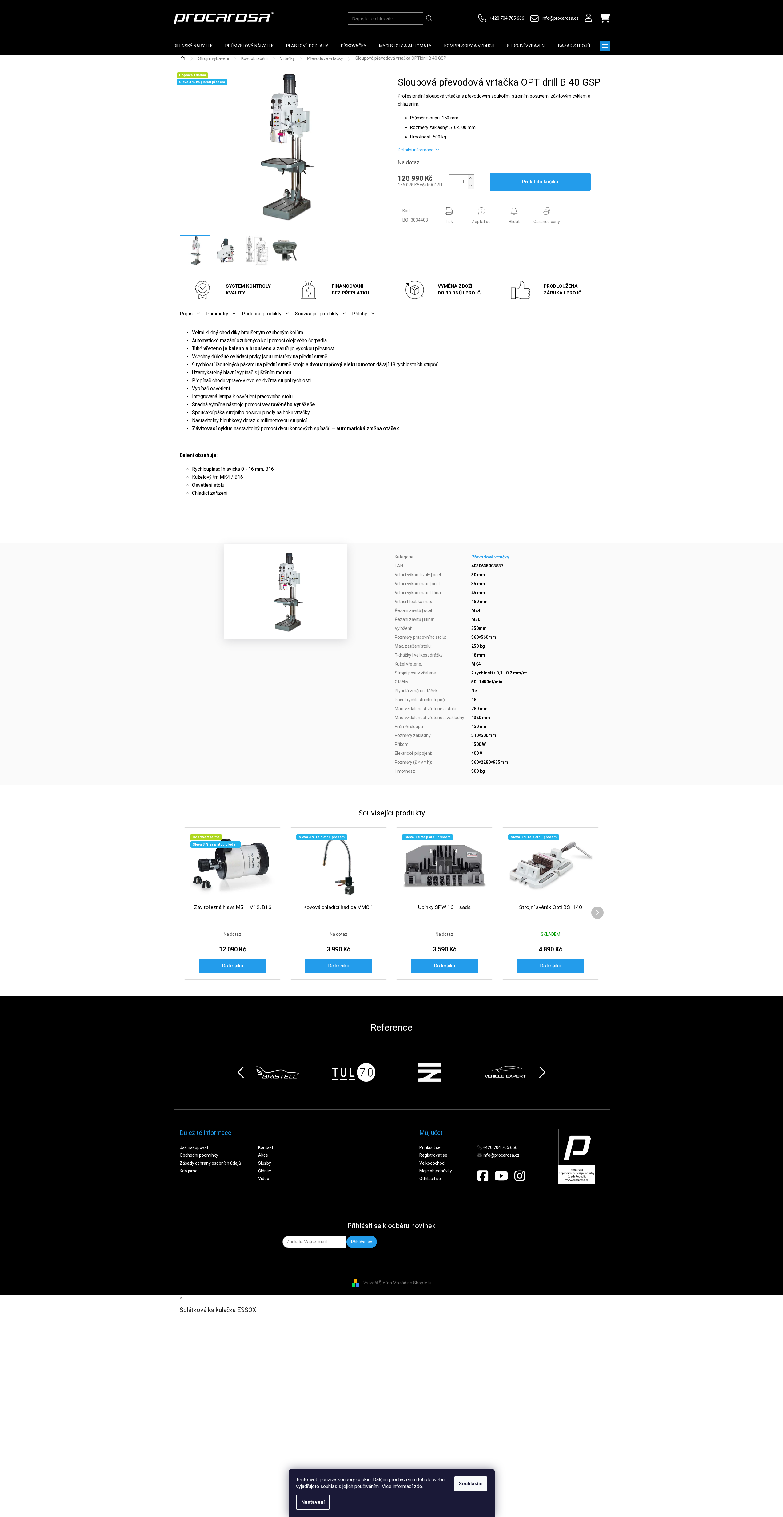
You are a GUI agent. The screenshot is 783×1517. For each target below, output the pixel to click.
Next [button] (542, 1072)
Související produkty (316, 314)
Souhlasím (471, 1484)
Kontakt (265, 1147)
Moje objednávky (435, 1170)
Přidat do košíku (540, 182)
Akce (263, 1155)
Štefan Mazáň (392, 1282)
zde (418, 1486)
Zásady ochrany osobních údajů (210, 1163)
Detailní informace (415, 149)
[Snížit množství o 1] (471, 185)
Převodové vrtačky (490, 556)
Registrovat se (433, 1155)
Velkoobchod (432, 1163)
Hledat (429, 18)
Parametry (217, 314)
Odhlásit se (430, 1178)
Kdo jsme (189, 1170)
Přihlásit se (430, 1147)
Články (264, 1170)
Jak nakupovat (194, 1147)
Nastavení (313, 1502)
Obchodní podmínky (199, 1155)
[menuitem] (193, 46)
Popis (186, 314)
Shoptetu (422, 1282)
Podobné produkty (262, 314)
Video (263, 1178)
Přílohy (359, 314)
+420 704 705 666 (506, 18)
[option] (280, 1072)
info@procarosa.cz (560, 18)
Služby (264, 1163)
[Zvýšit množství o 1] (471, 178)
